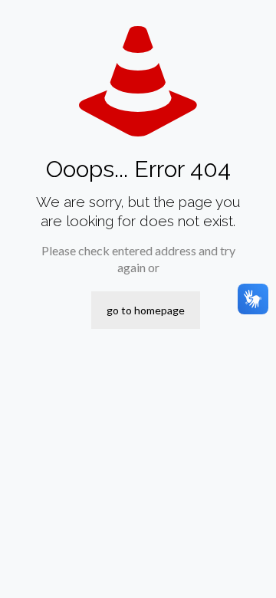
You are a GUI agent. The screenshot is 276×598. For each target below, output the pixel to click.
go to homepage (146, 310)
